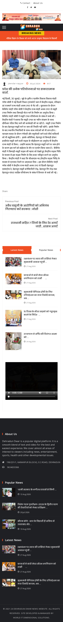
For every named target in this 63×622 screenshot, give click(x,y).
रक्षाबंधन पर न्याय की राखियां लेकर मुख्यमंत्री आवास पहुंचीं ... (40, 260)
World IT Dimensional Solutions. (31, 617)
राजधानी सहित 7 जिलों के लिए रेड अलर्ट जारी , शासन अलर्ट (34, 222)
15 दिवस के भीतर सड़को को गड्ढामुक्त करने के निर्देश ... (40, 313)
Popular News (46, 250)
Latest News (17, 250)
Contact (26, 2)
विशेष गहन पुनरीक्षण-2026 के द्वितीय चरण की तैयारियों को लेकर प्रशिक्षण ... (38, 506)
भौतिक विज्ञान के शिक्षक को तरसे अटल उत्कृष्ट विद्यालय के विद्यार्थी (31, 38)
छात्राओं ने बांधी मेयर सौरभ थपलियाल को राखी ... (36, 277)
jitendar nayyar (15, 83)
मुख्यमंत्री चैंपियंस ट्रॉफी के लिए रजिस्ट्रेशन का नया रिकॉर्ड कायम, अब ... (39, 295)
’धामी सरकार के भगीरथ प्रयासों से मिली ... (37, 489)
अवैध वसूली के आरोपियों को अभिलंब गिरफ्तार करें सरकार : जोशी (27, 205)
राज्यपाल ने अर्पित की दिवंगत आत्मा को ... (40, 335)
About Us (38, 2)
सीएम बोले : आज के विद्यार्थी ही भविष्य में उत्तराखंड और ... (36, 523)
